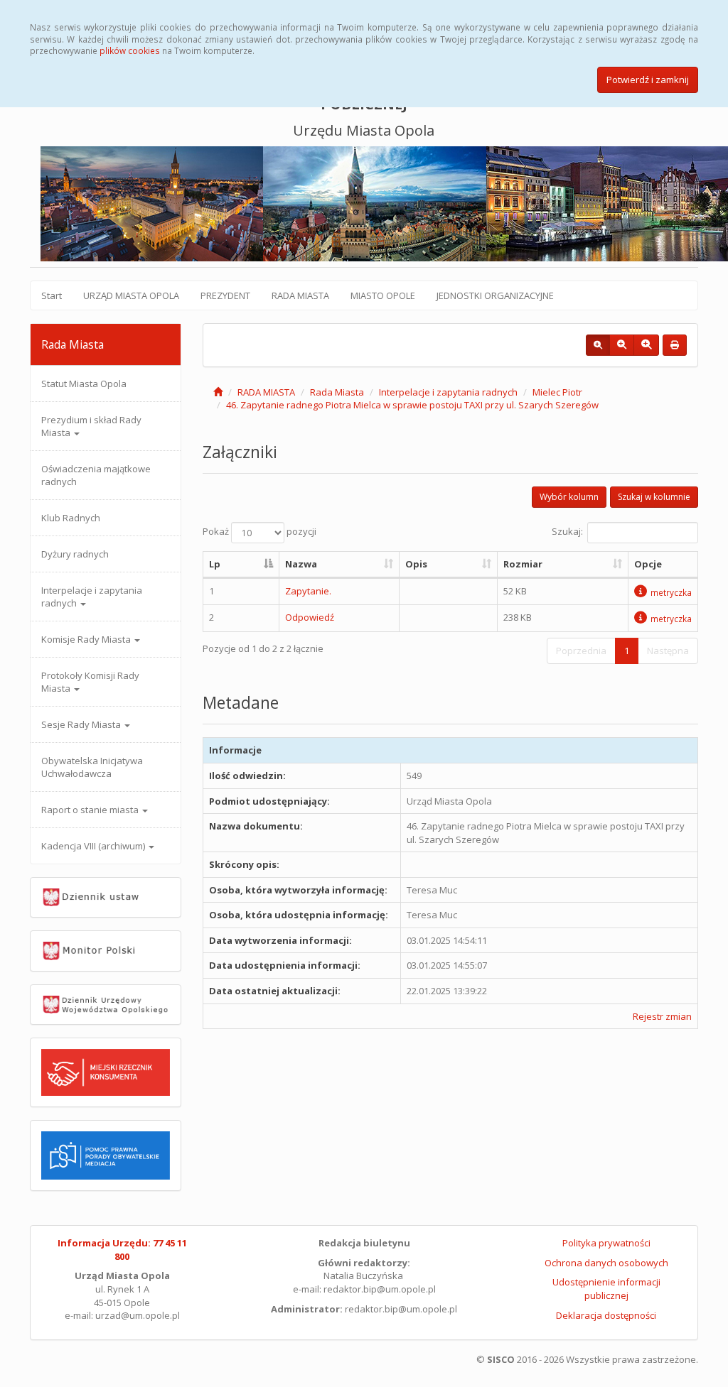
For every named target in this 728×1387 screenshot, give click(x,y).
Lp (214, 563)
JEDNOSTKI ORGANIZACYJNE (495, 295)
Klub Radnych (70, 517)
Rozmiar (522, 563)
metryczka (671, 592)
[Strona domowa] (218, 392)
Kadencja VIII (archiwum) (94, 845)
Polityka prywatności (606, 1242)
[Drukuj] (675, 345)
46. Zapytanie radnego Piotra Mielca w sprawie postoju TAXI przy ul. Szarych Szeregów (412, 404)
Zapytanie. (308, 590)
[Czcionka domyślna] (598, 345)
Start (51, 295)
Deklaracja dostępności (606, 1315)
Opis (416, 563)
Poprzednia (581, 650)
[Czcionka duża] (646, 345)
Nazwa (301, 563)
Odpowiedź (309, 617)
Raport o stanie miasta (91, 809)
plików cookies (130, 50)
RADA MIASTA (300, 295)
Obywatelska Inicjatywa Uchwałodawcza (92, 767)
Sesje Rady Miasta (82, 724)
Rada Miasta (337, 392)
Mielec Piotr (557, 392)
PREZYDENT (225, 295)
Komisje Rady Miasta (87, 639)
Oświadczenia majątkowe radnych (96, 475)
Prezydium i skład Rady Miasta (91, 426)
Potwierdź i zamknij (647, 79)
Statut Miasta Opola (84, 383)
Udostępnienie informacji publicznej (606, 1289)
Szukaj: (567, 532)
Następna (668, 650)
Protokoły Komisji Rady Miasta (90, 682)
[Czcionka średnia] (621, 345)
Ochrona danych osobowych (606, 1262)
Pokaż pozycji (259, 532)
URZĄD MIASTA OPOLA (131, 295)
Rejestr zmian (662, 1016)
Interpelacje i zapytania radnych (91, 596)
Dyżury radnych (75, 554)
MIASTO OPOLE (382, 295)
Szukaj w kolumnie (654, 497)
